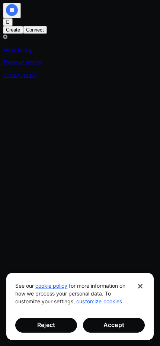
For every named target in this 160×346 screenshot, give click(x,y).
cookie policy (51, 286)
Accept (113, 325)
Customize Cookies (99, 301)
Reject (46, 325)
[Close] (140, 286)
